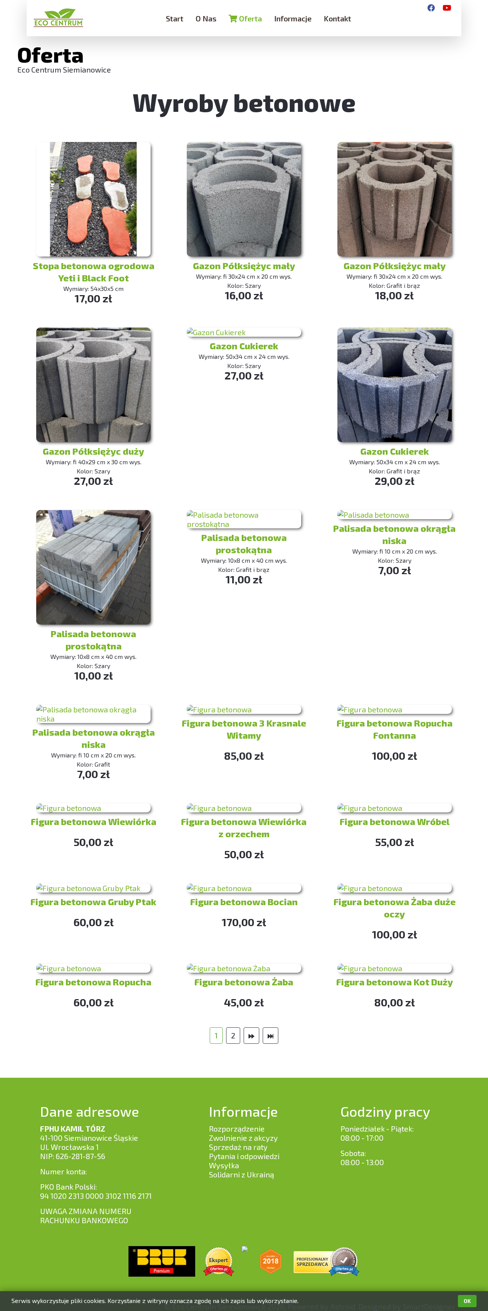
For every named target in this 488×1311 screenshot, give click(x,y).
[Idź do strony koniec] (270, 1035)
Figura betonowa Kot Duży (394, 981)
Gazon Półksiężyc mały (244, 265)
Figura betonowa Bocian (244, 901)
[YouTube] (447, 7)
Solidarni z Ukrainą (241, 1174)
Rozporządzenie (237, 1128)
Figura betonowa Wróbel (394, 821)
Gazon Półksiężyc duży (93, 451)
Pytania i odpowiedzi (244, 1156)
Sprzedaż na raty (238, 1146)
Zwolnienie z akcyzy (243, 1137)
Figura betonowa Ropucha (93, 981)
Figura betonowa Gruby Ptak (93, 901)
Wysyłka (224, 1165)
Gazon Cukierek (244, 345)
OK (467, 1301)
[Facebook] (431, 7)
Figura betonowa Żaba (243, 981)
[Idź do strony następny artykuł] (251, 1035)
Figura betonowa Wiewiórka (93, 821)
